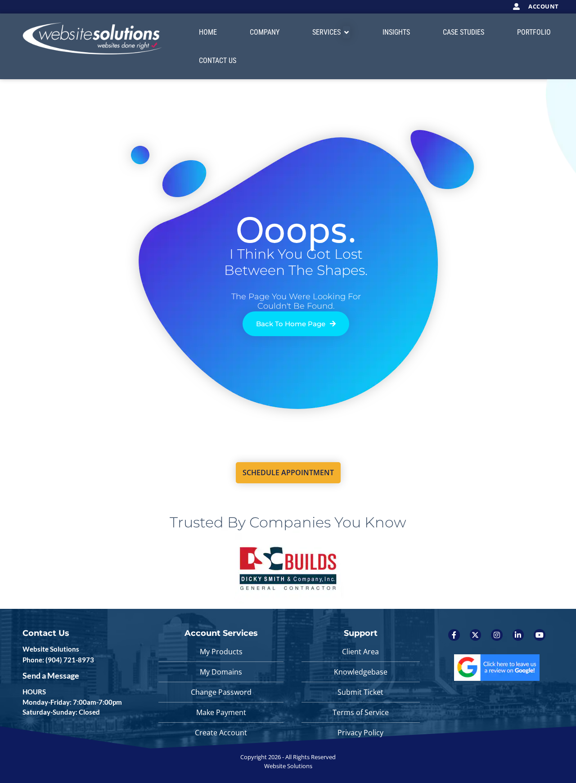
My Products (221, 652)
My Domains (221, 672)
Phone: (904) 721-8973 (58, 660)
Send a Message (50, 675)
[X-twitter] (476, 635)
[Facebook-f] (454, 635)
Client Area (360, 652)
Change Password (221, 692)
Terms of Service (361, 712)
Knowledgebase (360, 672)
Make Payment (221, 712)
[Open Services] (346, 32)
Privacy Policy (360, 733)
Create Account (221, 733)
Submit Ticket (360, 692)
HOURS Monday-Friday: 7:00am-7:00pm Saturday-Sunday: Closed (72, 702)
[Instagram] (497, 635)
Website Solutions (50, 649)
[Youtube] (539, 635)
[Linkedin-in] (518, 635)
